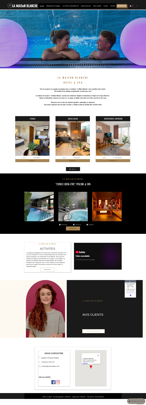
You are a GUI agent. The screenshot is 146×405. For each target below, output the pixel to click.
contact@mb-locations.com (50, 366)
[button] (53, 5)
